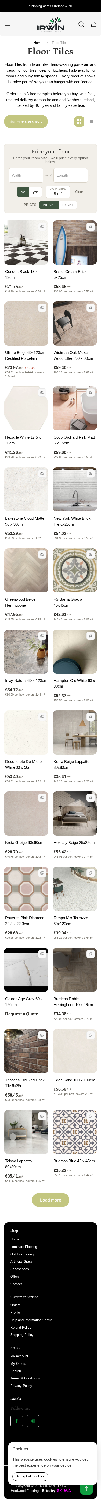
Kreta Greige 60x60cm (24, 842)
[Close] (89, 1449)
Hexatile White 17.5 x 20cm (23, 440)
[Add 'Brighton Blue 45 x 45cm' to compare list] (90, 1116)
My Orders (18, 1364)
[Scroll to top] (86, 1488)
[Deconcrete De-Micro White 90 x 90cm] (26, 732)
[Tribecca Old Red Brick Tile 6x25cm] (26, 1051)
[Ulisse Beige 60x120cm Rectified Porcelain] (26, 323)
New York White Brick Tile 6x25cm (72, 521)
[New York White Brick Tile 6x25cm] (75, 489)
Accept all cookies (30, 1476)
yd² (35, 192)
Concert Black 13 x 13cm (21, 274)
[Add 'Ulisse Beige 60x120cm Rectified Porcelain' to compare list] (42, 308)
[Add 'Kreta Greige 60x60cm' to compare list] (42, 798)
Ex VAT (67, 205)
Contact (16, 1284)
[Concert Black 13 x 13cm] (26, 242)
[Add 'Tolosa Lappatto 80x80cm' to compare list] (42, 1116)
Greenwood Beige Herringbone (20, 602)
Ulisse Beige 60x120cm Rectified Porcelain (25, 355)
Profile (15, 1312)
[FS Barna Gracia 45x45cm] (75, 570)
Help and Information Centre (31, 1320)
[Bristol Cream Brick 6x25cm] (75, 242)
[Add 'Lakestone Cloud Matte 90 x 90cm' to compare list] (42, 473)
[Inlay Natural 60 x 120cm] (26, 652)
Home (38, 43)
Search (15, 1371)
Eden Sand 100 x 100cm (74, 1080)
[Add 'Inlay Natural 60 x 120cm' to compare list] (42, 636)
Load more (50, 1200)
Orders (15, 1305)
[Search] (81, 24)
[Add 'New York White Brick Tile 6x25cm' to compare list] (90, 473)
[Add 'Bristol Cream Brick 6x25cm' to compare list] (90, 227)
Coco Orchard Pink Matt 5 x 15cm (74, 440)
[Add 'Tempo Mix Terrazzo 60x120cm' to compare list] (90, 873)
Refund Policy (20, 1327)
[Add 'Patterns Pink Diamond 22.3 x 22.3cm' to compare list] (42, 873)
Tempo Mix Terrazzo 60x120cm (71, 921)
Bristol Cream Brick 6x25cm (70, 274)
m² (23, 192)
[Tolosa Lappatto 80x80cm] (26, 1132)
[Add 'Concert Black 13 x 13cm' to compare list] (42, 227)
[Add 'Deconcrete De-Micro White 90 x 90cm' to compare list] (42, 717)
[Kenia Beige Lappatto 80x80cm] (75, 732)
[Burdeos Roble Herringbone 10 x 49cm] (75, 970)
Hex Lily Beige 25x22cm (74, 842)
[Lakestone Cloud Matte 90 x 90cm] (26, 489)
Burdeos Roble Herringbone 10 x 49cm (73, 1001)
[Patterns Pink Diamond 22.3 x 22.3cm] (26, 889)
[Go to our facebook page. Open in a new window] (16, 1421)
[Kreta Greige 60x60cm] (26, 813)
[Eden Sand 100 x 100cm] (75, 1051)
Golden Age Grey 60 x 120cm (24, 1001)
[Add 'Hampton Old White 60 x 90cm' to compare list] (90, 636)
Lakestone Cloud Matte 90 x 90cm (24, 521)
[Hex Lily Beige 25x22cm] (75, 813)
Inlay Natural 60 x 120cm (26, 680)
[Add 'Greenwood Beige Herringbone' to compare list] (42, 554)
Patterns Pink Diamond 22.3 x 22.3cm (24, 921)
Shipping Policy (22, 1335)
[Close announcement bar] (94, 6)
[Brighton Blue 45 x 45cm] (75, 1132)
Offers (15, 1276)
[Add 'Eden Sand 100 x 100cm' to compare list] (90, 1035)
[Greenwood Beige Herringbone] (26, 570)
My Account (19, 1356)
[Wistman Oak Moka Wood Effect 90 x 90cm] (75, 323)
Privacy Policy (21, 1386)
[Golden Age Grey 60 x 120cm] (26, 970)
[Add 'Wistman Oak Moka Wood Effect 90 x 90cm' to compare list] (90, 308)
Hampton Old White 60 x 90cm (74, 683)
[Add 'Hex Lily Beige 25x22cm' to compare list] (90, 798)
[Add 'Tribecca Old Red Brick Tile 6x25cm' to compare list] (42, 1035)
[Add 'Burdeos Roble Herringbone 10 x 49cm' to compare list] (90, 954)
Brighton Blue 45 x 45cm (74, 1161)
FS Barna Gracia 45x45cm (68, 602)
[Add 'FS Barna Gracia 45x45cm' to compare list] (90, 554)
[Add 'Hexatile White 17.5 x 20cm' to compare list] (42, 392)
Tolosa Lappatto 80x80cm (18, 1164)
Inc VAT (49, 205)
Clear (79, 192)
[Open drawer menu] (7, 24)
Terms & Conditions (25, 1378)
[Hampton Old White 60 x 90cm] (75, 652)
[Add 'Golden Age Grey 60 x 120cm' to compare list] (42, 954)
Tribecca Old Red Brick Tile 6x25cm (25, 1083)
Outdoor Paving (22, 1254)
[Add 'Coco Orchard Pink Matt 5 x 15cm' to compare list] (90, 392)
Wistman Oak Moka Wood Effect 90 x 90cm (73, 355)
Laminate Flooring (23, 1247)
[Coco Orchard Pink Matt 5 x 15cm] (75, 408)
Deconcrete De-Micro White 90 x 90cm (23, 764)
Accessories (19, 1269)
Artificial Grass (21, 1261)
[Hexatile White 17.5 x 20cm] (26, 408)
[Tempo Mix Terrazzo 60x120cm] (75, 889)
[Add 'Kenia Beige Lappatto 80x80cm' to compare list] (90, 717)
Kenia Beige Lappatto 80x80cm (71, 764)
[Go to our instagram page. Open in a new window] (33, 1421)
